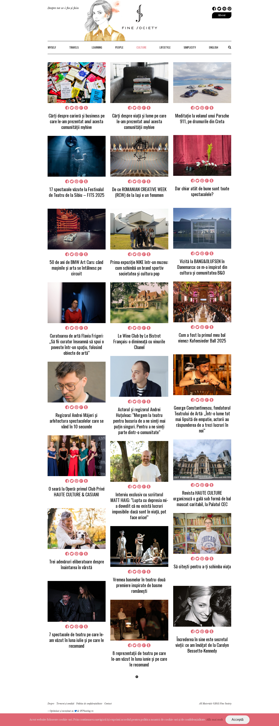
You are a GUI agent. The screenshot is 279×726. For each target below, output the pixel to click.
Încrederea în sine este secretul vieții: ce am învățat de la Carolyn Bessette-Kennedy (202, 645)
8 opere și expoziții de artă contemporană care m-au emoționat (76, 711)
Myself (52, 47)
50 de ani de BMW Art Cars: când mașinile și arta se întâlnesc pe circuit (76, 268)
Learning (97, 47)
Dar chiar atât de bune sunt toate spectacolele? (202, 191)
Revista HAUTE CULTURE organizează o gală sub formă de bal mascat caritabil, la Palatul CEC (202, 498)
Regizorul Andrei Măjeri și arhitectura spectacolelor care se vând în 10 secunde (77, 421)
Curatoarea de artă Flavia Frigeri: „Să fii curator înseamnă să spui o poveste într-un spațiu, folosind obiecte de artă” (76, 344)
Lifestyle (165, 47)
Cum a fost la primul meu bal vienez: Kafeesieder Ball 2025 (202, 337)
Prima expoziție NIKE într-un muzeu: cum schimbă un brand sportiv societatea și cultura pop (139, 268)
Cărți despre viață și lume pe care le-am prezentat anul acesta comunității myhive (139, 121)
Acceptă (237, 719)
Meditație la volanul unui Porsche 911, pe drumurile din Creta (202, 118)
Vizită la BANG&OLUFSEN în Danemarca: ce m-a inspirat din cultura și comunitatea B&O (202, 267)
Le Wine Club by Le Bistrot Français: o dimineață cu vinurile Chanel (139, 341)
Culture (141, 47)
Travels (74, 47)
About (221, 15)
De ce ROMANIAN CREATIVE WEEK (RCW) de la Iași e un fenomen (139, 192)
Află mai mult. (214, 719)
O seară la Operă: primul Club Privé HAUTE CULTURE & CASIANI (77, 491)
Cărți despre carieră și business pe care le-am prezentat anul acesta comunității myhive (77, 121)
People (119, 47)
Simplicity (190, 47)
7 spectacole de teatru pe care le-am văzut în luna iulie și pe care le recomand (76, 640)
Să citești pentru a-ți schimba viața (202, 566)
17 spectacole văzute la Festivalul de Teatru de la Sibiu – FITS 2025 (76, 192)
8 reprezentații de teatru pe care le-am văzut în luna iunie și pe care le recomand (139, 659)
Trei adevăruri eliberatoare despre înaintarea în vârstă (76, 564)
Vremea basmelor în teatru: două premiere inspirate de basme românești (139, 585)
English (213, 47)
